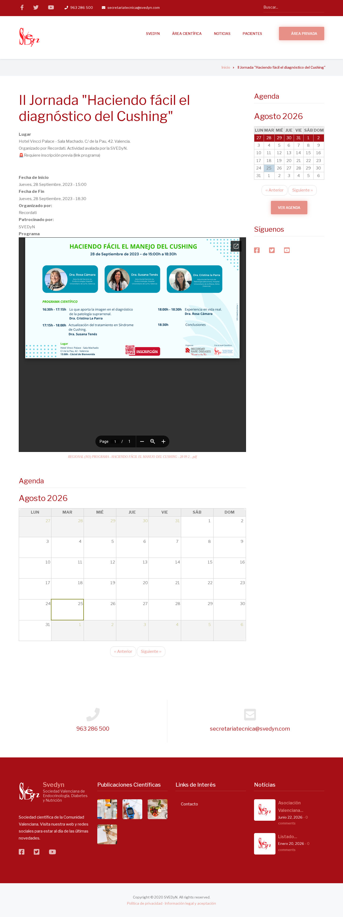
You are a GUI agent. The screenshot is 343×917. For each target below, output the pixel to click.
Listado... (287, 836)
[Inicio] (29, 37)
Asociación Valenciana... (290, 806)
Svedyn (53, 785)
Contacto (189, 804)
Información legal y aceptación (190, 903)
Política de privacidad (144, 903)
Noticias (222, 33)
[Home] (29, 792)
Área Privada (304, 33)
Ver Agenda (289, 207)
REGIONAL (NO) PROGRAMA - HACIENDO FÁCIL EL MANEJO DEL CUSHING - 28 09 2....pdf (132, 457)
